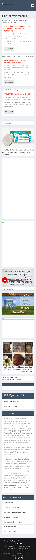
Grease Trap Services (11, 517)
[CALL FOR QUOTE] (5, 280)
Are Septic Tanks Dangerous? (17, 94)
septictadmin (9, 34)
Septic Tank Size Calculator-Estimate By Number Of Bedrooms (17, 29)
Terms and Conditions (11, 507)
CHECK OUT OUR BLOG (9, 377)
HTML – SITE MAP (10, 532)
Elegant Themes (17, 541)
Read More (9, 49)
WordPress (18, 543)
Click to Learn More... (9, 289)
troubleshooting (15, 99)
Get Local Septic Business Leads (15, 512)
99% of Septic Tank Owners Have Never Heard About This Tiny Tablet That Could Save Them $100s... (18, 152)
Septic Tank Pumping (11, 401)
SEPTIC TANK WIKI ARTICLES (11, 380)
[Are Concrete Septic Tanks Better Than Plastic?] (18, 56)
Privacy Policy (8, 502)
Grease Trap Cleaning (11, 406)
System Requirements (17, 67)
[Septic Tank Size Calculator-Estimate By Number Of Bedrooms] (18, 21)
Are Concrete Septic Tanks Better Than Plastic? (16, 61)
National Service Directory (13, 522)
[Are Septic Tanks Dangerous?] (18, 90)
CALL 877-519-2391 (10, 527)
